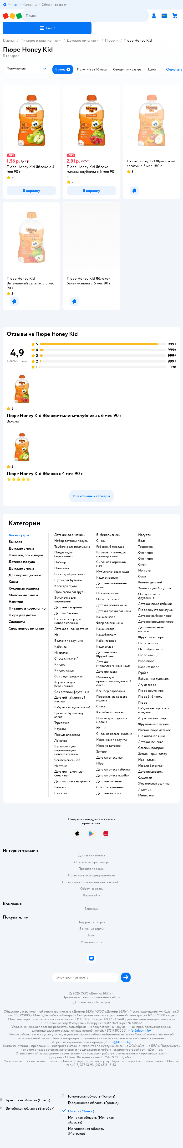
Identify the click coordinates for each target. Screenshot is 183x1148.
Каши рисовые (107, 578)
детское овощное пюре (155, 622)
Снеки (142, 565)
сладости (145, 778)
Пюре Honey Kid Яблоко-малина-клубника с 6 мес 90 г (64, 415)
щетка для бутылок (68, 580)
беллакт (60, 787)
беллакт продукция (68, 641)
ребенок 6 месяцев (110, 547)
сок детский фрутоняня (71, 692)
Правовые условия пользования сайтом (91, 997)
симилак (60, 793)
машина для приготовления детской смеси (113, 681)
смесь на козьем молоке (114, 734)
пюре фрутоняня (150, 691)
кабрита (60, 647)
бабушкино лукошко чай (72, 707)
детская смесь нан (109, 758)
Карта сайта (91, 895)
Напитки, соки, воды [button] (26, 555)
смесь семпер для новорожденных (67, 621)
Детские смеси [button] (21, 548)
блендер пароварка (110, 691)
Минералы (146, 795)
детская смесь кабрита (113, 769)
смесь (100, 541)
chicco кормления (109, 787)
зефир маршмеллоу (152, 754)
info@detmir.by (139, 1031)
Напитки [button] (16, 601)
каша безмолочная (109, 712)
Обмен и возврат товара (91, 862)
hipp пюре (146, 661)
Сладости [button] (17, 621)
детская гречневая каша (113, 611)
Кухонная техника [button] (24, 588)
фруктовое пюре (151, 637)
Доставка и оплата (91, 855)
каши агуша (104, 647)
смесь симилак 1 (66, 659)
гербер (143, 673)
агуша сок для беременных (64, 684)
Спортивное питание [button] (26, 628)
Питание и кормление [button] (27, 608)
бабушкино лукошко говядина (153, 710)
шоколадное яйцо (151, 736)
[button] (47, 28)
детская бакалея (66, 613)
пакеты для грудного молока (111, 720)
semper (101, 752)
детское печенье (150, 742)
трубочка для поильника (72, 547)
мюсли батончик (150, 766)
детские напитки (109, 793)
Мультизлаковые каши (112, 572)
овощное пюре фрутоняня (149, 596)
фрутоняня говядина (153, 724)
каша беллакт (106, 635)
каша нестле (105, 629)
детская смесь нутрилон (72, 781)
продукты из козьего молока (111, 698)
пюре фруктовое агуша (155, 610)
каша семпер (105, 617)
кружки (60, 729)
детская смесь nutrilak (112, 775)
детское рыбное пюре (155, 616)
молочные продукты (111, 740)
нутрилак (61, 653)
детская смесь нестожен (72, 629)
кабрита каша (106, 641)
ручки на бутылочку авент (69, 715)
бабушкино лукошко (153, 679)
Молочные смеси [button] (23, 595)
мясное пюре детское (154, 730)
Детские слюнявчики (70, 535)
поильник (61, 568)
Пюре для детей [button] (22, 615)
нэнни (101, 728)
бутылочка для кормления (65, 599)
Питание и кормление (39, 40)
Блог (91, 935)
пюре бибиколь (150, 697)
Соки (142, 576)
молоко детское (108, 746)
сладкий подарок (151, 748)
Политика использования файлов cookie (91, 882)
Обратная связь (91, 889)
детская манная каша (111, 605)
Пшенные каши (107, 593)
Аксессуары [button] (19, 535)
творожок (145, 547)
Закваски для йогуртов (154, 588)
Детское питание (81, 40)
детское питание (109, 781)
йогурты (144, 535)
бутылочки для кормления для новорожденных (66, 750)
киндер (60, 664)
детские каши (106, 672)
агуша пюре (147, 685)
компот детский (150, 582)
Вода (141, 541)
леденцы (145, 789)
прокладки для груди (69, 592)
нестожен (61, 766)
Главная (9, 40)
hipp (100, 763)
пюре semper (148, 643)
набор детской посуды (71, 541)
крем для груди (65, 586)
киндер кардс (64, 670)
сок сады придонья (68, 676)
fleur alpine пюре (151, 649)
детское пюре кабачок (155, 604)
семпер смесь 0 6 (67, 760)
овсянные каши (107, 599)
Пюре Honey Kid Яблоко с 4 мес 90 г (44, 474)
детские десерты (150, 772)
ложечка (60, 741)
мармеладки (147, 760)
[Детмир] (12, 16)
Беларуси (103, 1002)
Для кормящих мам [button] (25, 575)
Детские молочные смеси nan (68, 773)
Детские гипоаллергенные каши (113, 664)
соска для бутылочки (69, 574)
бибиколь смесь (108, 535)
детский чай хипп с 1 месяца (69, 699)
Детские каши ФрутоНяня (106, 654)
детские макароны (68, 607)
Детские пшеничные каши (111, 585)
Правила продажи (91, 869)
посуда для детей (67, 735)
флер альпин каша (109, 623)
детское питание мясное (150, 629)
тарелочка (61, 723)
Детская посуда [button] (22, 561)
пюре (142, 703)
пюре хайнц (147, 655)
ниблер (60, 562)
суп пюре (145, 553)
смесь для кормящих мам (111, 564)
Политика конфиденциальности (91, 875)
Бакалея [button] (15, 541)
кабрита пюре (148, 667)
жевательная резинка (153, 783)
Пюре (110, 40)
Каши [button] (13, 581)
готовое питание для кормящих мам (111, 554)
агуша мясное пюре (153, 718)
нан (57, 635)
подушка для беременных (63, 554)
